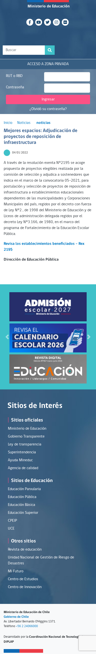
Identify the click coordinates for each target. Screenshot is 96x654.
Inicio (8, 123)
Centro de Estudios (23, 579)
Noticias (24, 123)
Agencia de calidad (23, 468)
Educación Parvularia (24, 489)
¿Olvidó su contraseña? (48, 109)
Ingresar (48, 99)
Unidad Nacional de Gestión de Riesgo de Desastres (41, 560)
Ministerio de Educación (49, 6)
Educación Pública (22, 497)
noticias (43, 123)
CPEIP (12, 521)
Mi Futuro (15, 571)
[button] (7, 337)
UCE (11, 529)
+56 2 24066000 (27, 626)
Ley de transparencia (24, 444)
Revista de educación (25, 550)
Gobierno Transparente (26, 437)
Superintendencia (22, 452)
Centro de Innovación (25, 587)
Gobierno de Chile (16, 616)
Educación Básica (21, 505)
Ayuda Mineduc (20, 460)
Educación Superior (23, 513)
